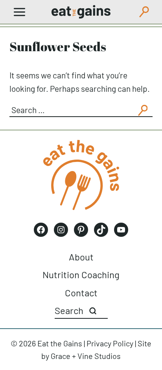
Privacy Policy (110, 343)
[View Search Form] (144, 12)
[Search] (93, 311)
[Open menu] (19, 12)
